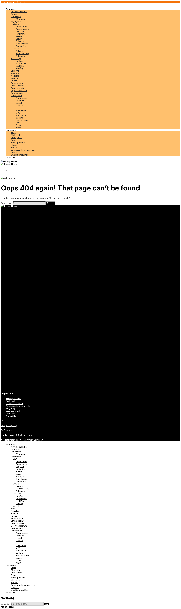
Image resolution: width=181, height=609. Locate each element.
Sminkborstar (17, 83)
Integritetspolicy (9, 425)
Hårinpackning (22, 53)
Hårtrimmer (21, 63)
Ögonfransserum (19, 90)
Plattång (19, 68)
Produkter (10, 9)
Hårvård (15, 48)
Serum (19, 39)
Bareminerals (22, 98)
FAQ (3, 420)
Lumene (19, 105)
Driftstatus (6, 430)
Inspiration (11, 130)
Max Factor (21, 115)
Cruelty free (16, 137)
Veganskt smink (13, 411)
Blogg (13, 132)
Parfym (14, 78)
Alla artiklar (11, 416)
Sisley (18, 125)
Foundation (16, 16)
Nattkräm (20, 34)
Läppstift (15, 71)
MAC (18, 113)
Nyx (18, 108)
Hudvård (15, 24)
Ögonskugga (17, 93)
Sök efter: (5, 604)
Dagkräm (20, 31)
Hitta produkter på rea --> (13, 2)
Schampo (20, 56)
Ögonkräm (21, 46)
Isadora (19, 118)
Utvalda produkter (19, 155)
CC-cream (20, 19)
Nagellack (15, 76)
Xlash (18, 127)
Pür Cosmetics (22, 120)
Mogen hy (15, 145)
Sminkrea (10, 157)
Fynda (13, 140)
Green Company (35, 440)
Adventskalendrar (19, 11)
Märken (14, 147)
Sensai (19, 122)
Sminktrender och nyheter (23, 150)
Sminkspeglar (17, 85)
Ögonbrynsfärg (18, 88)
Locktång (20, 66)
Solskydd (20, 41)
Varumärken (16, 95)
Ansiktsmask (21, 26)
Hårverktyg (16, 58)
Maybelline (21, 110)
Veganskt (15, 152)
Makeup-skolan (18, 142)
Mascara (15, 73)
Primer (14, 81)
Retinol (19, 36)
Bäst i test (15, 135)
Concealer (15, 14)
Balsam (19, 51)
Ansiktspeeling (22, 29)
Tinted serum (22, 43)
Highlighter (16, 21)
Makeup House (8, 607)
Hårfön (19, 61)
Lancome (20, 100)
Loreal (19, 103)
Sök (46, 604)
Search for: (6, 203)
